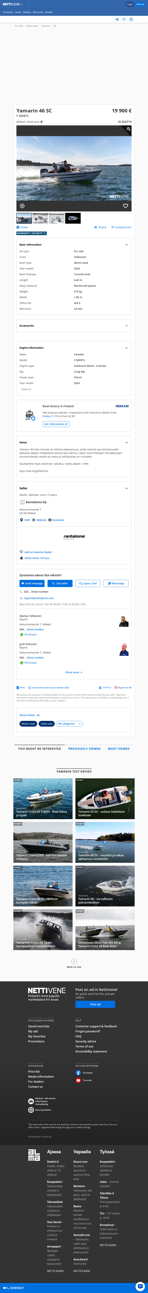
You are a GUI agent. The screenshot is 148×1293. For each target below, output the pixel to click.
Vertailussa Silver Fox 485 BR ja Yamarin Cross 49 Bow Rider (105, 929)
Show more (72, 672)
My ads (33, 1031)
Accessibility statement (91, 1051)
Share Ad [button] (117, 19)
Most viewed (119, 749)
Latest (18, 12)
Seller (23, 488)
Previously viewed (84, 749)
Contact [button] (17, 1288)
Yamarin (45, 25)
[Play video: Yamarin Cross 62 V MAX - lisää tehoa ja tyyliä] (43, 798)
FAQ (78, 1036)
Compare (131, 19)
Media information (41, 1076)
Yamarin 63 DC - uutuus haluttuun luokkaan (105, 798)
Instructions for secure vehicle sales (50, 687)
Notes (23, 442)
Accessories (26, 325)
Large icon (126, 131)
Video (24, 227)
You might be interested (39, 749)
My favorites (36, 1036)
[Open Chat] (140, 1286)
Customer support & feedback (96, 1026)
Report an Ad (125, 687)
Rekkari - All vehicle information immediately (45, 1101)
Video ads (47, 723)
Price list (34, 1071)
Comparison (123, 227)
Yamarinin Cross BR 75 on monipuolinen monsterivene (43, 929)
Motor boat (32, 25)
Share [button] (102, 227)
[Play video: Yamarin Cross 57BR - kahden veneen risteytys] (43, 842)
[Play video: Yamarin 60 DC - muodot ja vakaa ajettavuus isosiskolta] (105, 842)
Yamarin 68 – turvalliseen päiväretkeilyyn (105, 886)
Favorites (124, 19)
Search (9, 12)
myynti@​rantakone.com (39, 598)
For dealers (36, 1081)
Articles (49, 12)
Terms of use (84, 1046)
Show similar (29, 715)
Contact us (35, 1086)
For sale (19, 25)
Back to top (74, 966)
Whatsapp (30, 634)
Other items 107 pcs (37, 558)
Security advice (85, 1041)
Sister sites (22, 4)
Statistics (107, 687)
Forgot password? (87, 1031)
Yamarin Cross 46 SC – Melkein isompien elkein (43, 886)
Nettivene (12, 4)
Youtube (87, 1080)
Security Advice (43, 1109)
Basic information (30, 244)
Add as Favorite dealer (38, 552)
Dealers (27, 12)
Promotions (36, 1041)
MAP (27, 520)
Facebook (58, 520)
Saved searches (38, 1026)
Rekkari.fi (48, 416)
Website (41, 520)
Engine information (31, 347)
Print (22, 687)
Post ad (140, 4)
